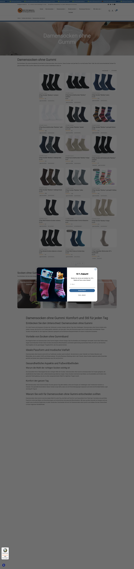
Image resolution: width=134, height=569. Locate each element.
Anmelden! (82, 290)
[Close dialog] (95, 269)
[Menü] (8, 548)
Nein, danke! (82, 295)
